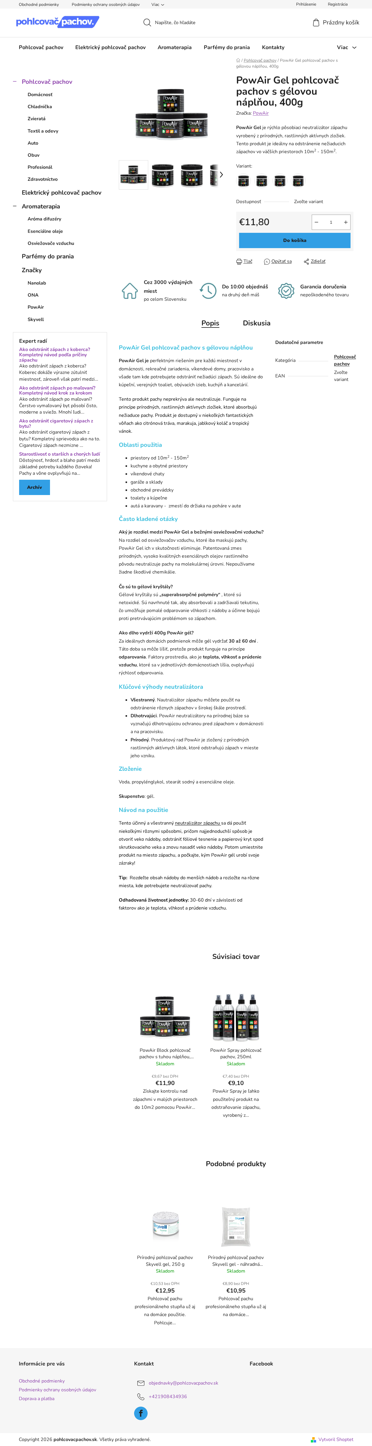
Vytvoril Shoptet (335, 1439)
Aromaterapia (41, 206)
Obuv (33, 155)
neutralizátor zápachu (198, 823)
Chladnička (40, 106)
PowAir (261, 113)
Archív (34, 487)
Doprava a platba (36, 1398)
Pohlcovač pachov (47, 82)
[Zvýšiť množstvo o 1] (345, 222)
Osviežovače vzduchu (51, 243)
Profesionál (40, 167)
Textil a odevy (43, 131)
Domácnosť (40, 94)
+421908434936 (168, 1396)
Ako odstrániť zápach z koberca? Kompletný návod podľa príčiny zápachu (54, 355)
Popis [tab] (210, 323)
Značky (32, 270)
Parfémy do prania (48, 256)
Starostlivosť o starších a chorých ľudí (59, 454)
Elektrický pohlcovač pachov (61, 192)
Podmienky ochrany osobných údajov (106, 4)
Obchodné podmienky (39, 4)
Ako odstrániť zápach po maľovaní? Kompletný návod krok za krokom (57, 391)
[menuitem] (41, 47)
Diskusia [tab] (257, 323)
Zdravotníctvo (43, 179)
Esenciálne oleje (45, 231)
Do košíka (294, 240)
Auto (33, 143)
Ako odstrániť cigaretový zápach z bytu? (56, 424)
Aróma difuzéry (44, 219)
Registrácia (338, 4)
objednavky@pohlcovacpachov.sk (183, 1383)
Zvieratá (37, 119)
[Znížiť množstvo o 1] (316, 222)
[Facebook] (141, 1413)
